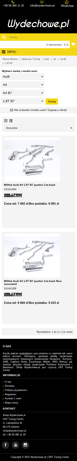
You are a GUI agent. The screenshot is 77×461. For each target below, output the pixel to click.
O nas (8, 381)
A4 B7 (63, 59)
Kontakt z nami (13, 398)
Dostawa (9, 385)
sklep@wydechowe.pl (14, 430)
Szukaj (52, 101)
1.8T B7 (9, 63)
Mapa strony (11, 402)
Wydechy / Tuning (31, 59)
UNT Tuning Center (58, 457)
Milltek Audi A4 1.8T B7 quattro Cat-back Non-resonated (33, 282)
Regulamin (10, 394)
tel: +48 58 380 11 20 (14, 434)
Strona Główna (10, 59)
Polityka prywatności (16, 390)
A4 (54, 59)
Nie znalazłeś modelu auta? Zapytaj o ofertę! (40, 109)
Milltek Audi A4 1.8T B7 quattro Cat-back (29, 184)
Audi (46, 59)
